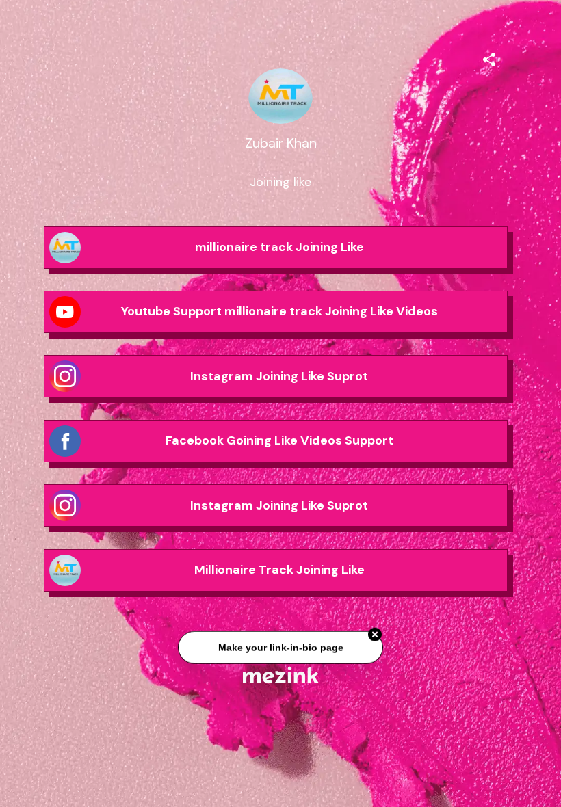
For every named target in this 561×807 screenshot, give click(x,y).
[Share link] (489, 57)
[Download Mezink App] (281, 674)
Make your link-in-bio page (280, 649)
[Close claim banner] (375, 637)
